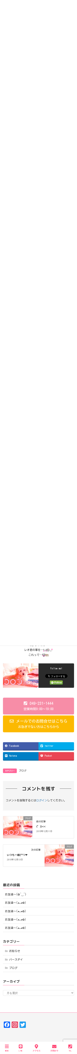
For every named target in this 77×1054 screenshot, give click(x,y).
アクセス (36, 1051)
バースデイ (16, 959)
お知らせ (14, 951)
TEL (70, 1051)
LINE (21, 1051)
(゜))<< (41, 826)
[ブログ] (17, 827)
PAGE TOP (70, 1036)
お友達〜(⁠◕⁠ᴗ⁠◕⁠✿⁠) (15, 902)
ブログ (22, 770)
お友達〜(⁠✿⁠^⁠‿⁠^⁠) (15, 894)
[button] (38, 706)
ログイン (41, 800)
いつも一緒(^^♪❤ (17, 855)
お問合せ (54, 1051)
